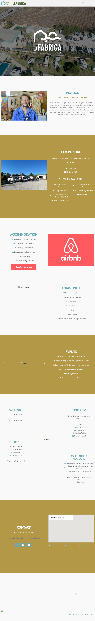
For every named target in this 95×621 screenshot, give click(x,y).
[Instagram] (17, 545)
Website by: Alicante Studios (81, 614)
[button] (83, 2)
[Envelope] (29, 545)
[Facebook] (23, 545)
